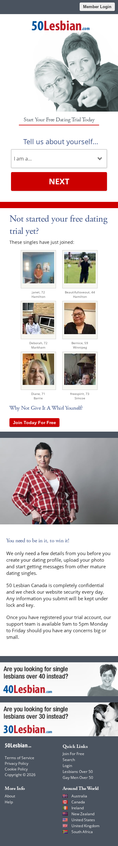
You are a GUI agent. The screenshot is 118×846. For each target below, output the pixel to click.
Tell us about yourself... (60, 141)
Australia (79, 796)
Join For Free (73, 753)
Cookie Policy (16, 769)
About (10, 796)
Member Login (97, 6)
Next (59, 181)
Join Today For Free (34, 422)
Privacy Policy (16, 763)
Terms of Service (19, 757)
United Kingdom (85, 825)
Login (67, 765)
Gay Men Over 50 (78, 777)
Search (69, 759)
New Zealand (82, 814)
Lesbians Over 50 (78, 771)
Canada (78, 802)
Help (9, 802)
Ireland (77, 808)
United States (83, 819)
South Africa (82, 831)
